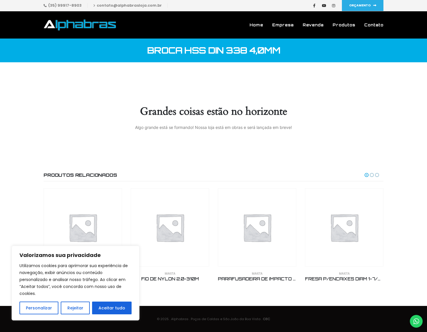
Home (256, 25)
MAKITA (170, 273)
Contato (373, 25)
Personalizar (39, 308)
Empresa (283, 25)
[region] (75, 283)
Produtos (344, 25)
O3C (266, 319)
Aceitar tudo (111, 308)
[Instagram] (333, 5)
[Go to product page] (83, 227)
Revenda (313, 25)
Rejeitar (75, 308)
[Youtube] (324, 5)
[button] (366, 175)
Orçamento (360, 5)
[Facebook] (314, 5)
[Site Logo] (80, 25)
